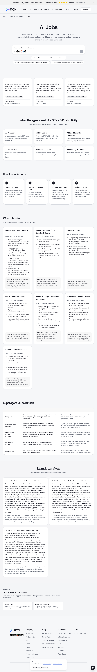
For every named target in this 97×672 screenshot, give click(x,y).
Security (61, 651)
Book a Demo (57, 9)
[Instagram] (81, 633)
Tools (5, 16)
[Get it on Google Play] (19, 635)
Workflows (30, 651)
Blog (27, 640)
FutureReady (62, 640)
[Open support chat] (93, 668)
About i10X (30, 633)
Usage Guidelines (48, 647)
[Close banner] (93, 3)
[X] (78, 633)
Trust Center (62, 654)
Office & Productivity (16, 16)
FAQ (59, 644)
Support (61, 647)
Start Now (79, 3)
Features (26, 9)
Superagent (37, 9)
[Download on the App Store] (13, 635)
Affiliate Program (64, 637)
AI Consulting (30, 637)
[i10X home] (11, 9)
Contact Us (30, 657)
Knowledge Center (64, 633)
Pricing (46, 9)
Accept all (36, 667)
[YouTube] (85, 633)
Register (86, 9)
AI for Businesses (32, 654)
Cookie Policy (46, 637)
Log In (76, 9)
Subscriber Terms (48, 644)
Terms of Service (48, 640)
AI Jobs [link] (28, 16)
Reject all (44, 667)
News (28, 644)
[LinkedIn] (74, 633)
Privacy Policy (47, 633)
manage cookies (57, 663)
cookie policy (47, 663)
